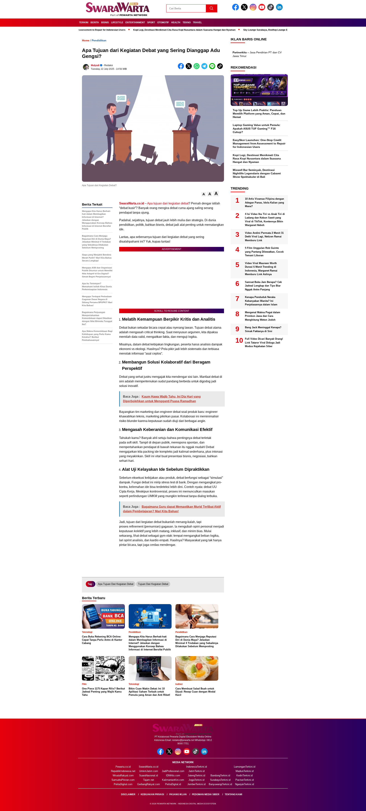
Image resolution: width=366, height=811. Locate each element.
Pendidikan (99, 40)
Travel (197, 22)
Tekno (187, 22)
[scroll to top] (352, 805)
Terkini (83, 22)
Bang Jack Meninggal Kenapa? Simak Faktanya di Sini (263, 329)
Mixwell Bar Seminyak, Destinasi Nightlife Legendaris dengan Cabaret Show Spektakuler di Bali (257, 173)
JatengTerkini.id (196, 775)
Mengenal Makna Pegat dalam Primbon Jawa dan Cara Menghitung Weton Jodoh (262, 316)
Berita (95, 22)
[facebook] (236, 9)
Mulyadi (95, 65)
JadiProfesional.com (173, 771)
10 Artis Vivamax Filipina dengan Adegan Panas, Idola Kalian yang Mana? (264, 202)
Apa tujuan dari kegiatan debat (168, 203)
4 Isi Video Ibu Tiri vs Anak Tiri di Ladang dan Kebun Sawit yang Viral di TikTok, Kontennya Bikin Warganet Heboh (265, 220)
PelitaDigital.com (123, 784)
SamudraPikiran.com (123, 779)
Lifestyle (117, 22)
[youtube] (262, 9)
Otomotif (163, 22)
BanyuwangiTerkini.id (220, 784)
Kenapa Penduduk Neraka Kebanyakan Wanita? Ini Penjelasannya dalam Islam (261, 301)
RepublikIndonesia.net (123, 771)
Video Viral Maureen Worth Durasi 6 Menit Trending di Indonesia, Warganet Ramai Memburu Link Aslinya (261, 269)
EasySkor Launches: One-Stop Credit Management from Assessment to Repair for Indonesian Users (259, 143)
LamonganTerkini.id (244, 766)
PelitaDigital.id (173, 784)
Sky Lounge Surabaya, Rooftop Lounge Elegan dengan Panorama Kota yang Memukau (270, 30)
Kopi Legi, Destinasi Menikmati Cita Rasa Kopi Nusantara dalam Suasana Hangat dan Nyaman (165, 30)
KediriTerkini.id (244, 775)
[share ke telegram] (205, 68)
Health (175, 22)
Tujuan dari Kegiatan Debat (153, 584)
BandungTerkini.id (220, 775)
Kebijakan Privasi (152, 794)
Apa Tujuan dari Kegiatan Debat (115, 584)
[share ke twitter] (189, 68)
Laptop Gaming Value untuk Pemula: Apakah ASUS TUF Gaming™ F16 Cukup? (256, 128)
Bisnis (105, 22)
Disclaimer (128, 794)
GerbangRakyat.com (148, 784)
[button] (203, 194)
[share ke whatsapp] (197, 68)
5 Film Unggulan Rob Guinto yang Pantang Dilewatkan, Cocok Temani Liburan (264, 252)
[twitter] (245, 9)
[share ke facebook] (182, 68)
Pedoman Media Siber (205, 794)
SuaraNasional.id (148, 775)
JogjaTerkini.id (196, 779)
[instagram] (254, 9)
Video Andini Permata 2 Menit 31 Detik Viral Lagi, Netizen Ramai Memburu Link (264, 236)
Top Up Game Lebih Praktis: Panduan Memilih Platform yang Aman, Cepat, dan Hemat (259, 113)
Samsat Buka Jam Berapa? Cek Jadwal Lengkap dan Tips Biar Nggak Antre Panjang (263, 286)
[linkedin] (280, 9)
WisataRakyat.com (123, 775)
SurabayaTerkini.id (220, 779)
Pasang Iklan (178, 794)
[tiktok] (271, 9)
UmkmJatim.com (148, 771)
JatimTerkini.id (197, 771)
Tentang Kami (233, 794)
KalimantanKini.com (173, 779)
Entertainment (135, 22)
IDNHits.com (173, 775)
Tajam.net (148, 779)
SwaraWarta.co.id (148, 766)
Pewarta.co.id (123, 766)
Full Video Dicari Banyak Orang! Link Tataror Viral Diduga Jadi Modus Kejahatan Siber (264, 342)
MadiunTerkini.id (245, 771)
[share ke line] (213, 68)
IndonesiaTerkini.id (196, 766)
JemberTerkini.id (196, 784)
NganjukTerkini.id (244, 784)
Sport (151, 22)
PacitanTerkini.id (244, 779)
